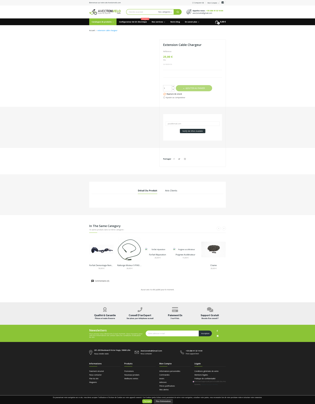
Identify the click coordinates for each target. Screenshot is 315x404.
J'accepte (147, 401)
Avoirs (161, 378)
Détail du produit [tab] (147, 190)
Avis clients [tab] (171, 190)
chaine (213, 265)
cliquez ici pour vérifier (209, 384)
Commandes (164, 375)
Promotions (129, 371)
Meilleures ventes (131, 378)
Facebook (217, 330)
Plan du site (93, 378)
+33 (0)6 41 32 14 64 (214, 10)
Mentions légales (201, 375)
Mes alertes (164, 389)
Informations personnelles (169, 371)
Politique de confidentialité (204, 378)
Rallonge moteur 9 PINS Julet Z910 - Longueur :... (129, 265)
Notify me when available (192, 131)
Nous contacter (95, 375)
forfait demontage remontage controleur (101, 265)
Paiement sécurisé (96, 371)
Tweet (179, 159)
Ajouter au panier (195, 88)
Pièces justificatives (167, 386)
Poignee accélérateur (185, 254)
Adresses (163, 382)
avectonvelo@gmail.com (202, 13)
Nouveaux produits (131, 375)
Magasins (93, 382)
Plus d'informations (163, 401)
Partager (174, 159)
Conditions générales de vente (206, 371)
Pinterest (185, 159)
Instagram (218, 335)
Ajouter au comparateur (175, 97)
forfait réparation (157, 254)
